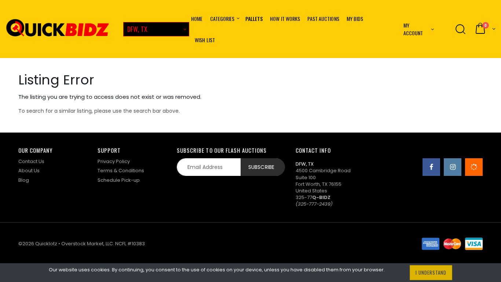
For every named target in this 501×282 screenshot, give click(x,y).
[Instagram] (452, 167)
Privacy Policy (114, 161)
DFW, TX (137, 29)
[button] (484, 29)
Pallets (254, 18)
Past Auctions (323, 18)
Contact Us (31, 161)
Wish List (205, 40)
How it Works (285, 18)
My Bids (355, 18)
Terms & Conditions (121, 170)
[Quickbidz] (58, 29)
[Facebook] (431, 167)
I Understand (431, 272)
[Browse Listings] (460, 29)
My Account (413, 29)
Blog (23, 180)
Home (196, 18)
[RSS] (474, 167)
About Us (29, 170)
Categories (222, 18)
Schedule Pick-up (119, 180)
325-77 (313, 197)
